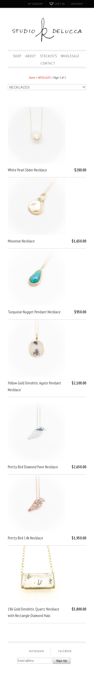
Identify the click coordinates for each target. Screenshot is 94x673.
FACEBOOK (65, 651)
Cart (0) (60, 3)
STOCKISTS (48, 56)
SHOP (17, 56)
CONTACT (47, 63)
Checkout (77, 3)
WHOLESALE (70, 56)
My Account (35, 3)
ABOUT (30, 56)
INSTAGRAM (36, 651)
